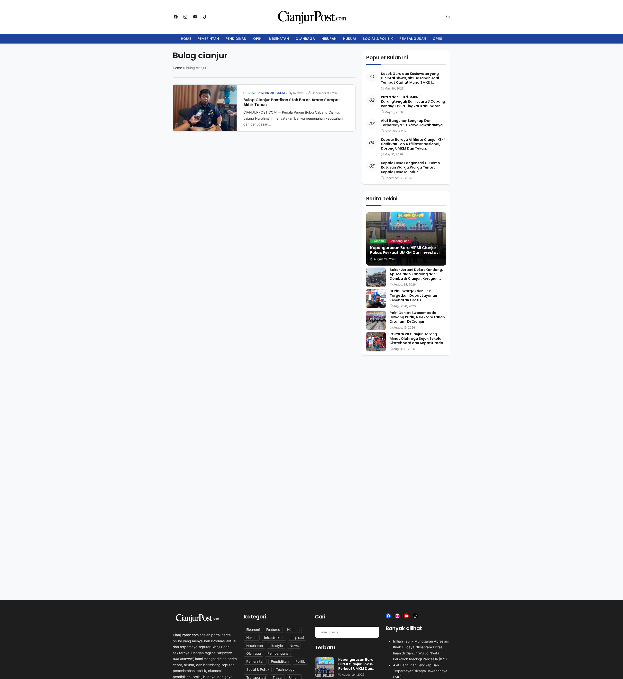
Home (186, 38)
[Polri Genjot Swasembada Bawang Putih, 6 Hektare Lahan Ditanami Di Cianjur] (376, 326)
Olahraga (305, 38)
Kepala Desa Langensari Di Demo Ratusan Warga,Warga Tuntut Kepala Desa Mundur (410, 167)
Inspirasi (297, 637)
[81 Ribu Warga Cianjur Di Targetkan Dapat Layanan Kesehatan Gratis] (376, 305)
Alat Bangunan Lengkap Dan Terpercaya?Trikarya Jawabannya (412, 122)
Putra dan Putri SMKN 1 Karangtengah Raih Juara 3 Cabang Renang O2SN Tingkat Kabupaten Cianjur (413, 104)
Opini (258, 38)
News (294, 645)
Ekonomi (378, 241)
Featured (273, 629)
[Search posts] (373, 632)
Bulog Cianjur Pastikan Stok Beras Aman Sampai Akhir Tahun (291, 102)
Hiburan (329, 38)
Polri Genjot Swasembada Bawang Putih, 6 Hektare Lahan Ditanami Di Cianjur (417, 317)
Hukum (349, 38)
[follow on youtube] (195, 17)
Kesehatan (279, 38)
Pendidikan (236, 38)
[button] (448, 16)
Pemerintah (208, 38)
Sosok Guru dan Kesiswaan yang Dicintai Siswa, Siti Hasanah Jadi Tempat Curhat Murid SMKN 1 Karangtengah (410, 80)
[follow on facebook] (176, 17)
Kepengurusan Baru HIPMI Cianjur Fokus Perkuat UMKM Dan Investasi (405, 250)
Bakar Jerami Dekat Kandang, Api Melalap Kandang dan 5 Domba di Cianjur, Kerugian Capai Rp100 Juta (416, 276)
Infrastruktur (274, 637)
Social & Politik (378, 38)
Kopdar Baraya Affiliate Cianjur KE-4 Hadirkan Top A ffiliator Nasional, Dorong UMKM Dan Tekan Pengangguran (413, 146)
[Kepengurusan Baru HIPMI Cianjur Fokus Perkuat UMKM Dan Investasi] (324, 674)
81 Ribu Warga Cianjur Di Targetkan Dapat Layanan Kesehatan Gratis (413, 295)
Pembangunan (412, 38)
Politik (300, 661)
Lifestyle (276, 645)
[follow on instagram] (185, 17)
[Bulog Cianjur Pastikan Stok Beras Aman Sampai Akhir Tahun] (205, 127)
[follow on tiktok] (205, 17)
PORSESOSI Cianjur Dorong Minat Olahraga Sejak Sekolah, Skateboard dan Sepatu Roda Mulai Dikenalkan (417, 341)
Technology (285, 669)
